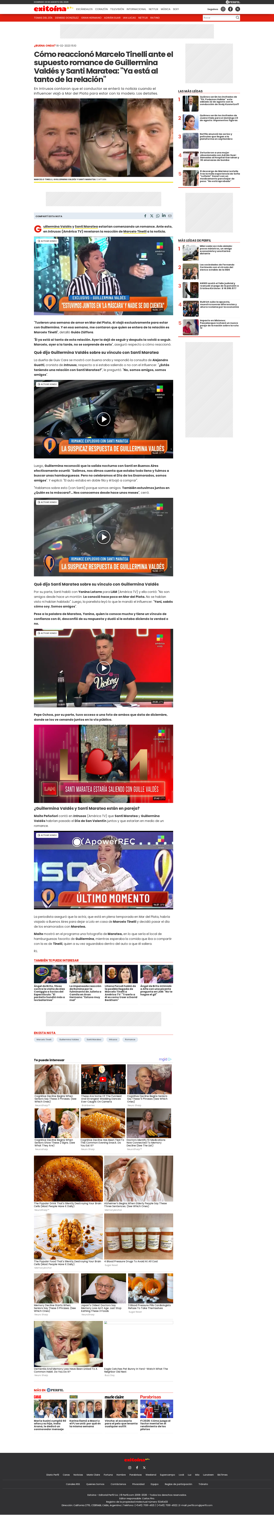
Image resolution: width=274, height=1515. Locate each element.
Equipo (155, 1484)
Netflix (153, 9)
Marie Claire (93, 1474)
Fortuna (108, 1474)
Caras (66, 1474)
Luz (189, 1474)
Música (165, 9)
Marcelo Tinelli (135, 231)
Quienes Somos (95, 1484)
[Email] (170, 216)
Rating (155, 18)
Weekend (151, 1474)
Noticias (78, 1474)
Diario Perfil (52, 1474)
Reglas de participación (178, 1484)
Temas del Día (43, 18)
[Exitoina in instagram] (223, 9)
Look (181, 1474)
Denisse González (67, 18)
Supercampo (167, 1474)
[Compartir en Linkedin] (164, 215)
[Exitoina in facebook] (230, 9)
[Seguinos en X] (237, 9)
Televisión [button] (117, 9)
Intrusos (113, 1039)
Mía (197, 1474)
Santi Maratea (86, 226)
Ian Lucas (129, 18)
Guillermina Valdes (69, 1039)
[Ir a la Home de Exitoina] (54, 9)
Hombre (121, 1474)
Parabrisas (136, 1474)
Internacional (136, 9)
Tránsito (203, 1484)
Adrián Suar (112, 18)
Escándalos (84, 9)
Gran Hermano (91, 18)
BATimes (223, 1474)
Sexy (176, 9)
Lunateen (208, 1474)
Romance (130, 1039)
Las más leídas (190, 91)
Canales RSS (73, 1484)
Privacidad (138, 1484)
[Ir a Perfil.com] (233, 3)
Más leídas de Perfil (194, 240)
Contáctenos (118, 1484)
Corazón (101, 9)
